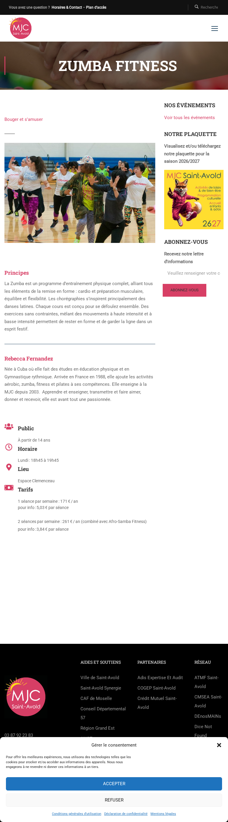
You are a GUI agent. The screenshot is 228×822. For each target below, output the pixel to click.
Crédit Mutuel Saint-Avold (157, 703)
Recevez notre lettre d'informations (184, 257)
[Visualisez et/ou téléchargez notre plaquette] (194, 199)
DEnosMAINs (207, 716)
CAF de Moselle (96, 698)
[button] (219, 745)
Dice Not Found (203, 731)
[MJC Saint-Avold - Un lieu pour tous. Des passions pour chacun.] (21, 28)
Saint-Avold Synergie (100, 688)
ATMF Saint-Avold (206, 682)
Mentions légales (163, 814)
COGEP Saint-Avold (156, 688)
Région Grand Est (97, 728)
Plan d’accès (96, 7)
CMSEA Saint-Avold (208, 701)
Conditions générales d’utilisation (76, 814)
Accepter (114, 783)
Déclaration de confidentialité (126, 814)
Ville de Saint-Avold (99, 677)
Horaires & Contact (67, 7)
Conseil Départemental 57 (103, 713)
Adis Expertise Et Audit (160, 677)
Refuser (114, 800)
